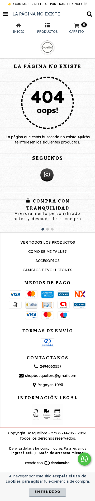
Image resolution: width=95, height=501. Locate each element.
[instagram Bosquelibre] (47, 175)
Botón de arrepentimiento (61, 453)
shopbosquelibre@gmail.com (50, 375)
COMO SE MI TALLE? (47, 251)
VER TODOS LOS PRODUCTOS (47, 242)
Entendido (47, 492)
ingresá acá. (21, 453)
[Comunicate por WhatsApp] (84, 459)
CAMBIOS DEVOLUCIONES (47, 270)
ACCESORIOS (47, 260)
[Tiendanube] (48, 464)
